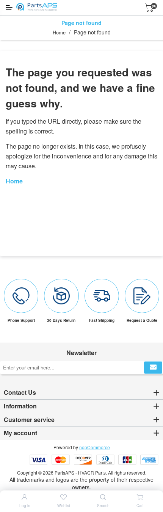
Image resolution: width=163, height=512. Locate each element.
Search (103, 505)
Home (59, 32)
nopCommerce (94, 447)
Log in (24, 505)
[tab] (81, 393)
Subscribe (153, 368)
